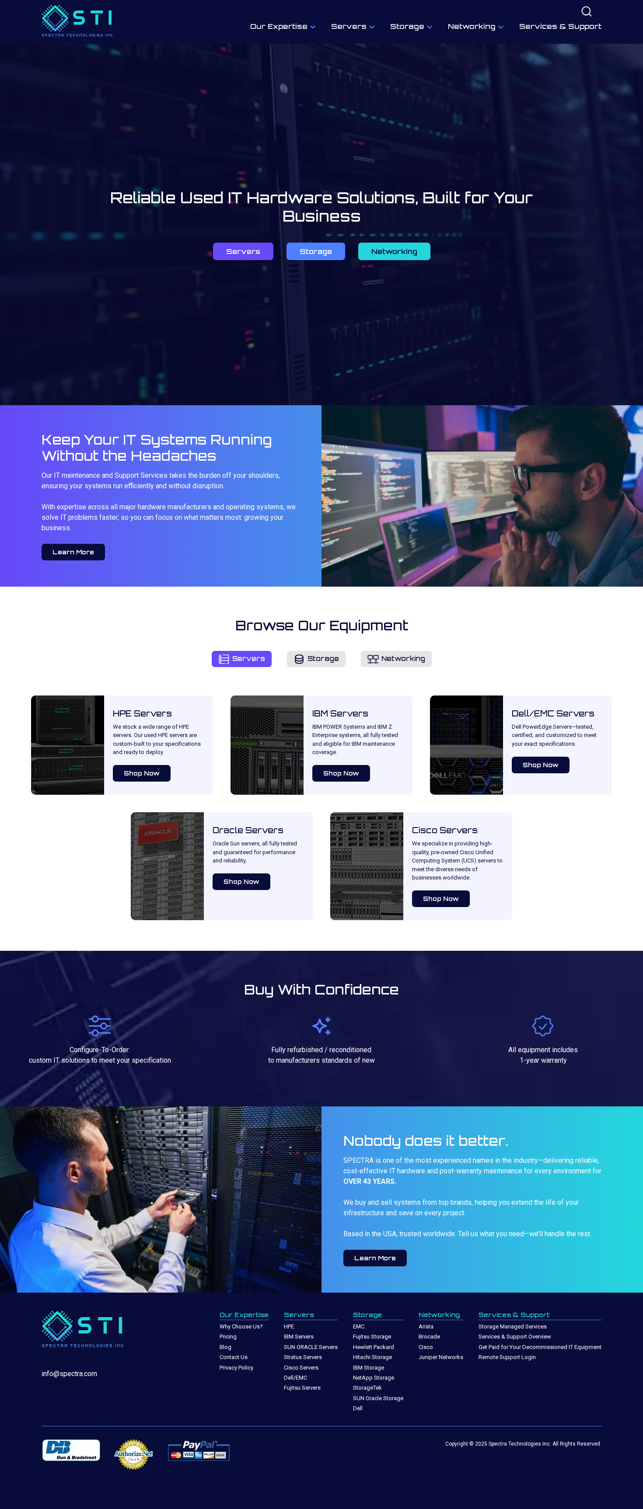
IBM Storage (368, 1367)
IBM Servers (299, 1336)
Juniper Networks (441, 1357)
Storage (407, 26)
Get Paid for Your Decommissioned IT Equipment (540, 1347)
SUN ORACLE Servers (311, 1347)
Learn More (73, 552)
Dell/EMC (295, 1377)
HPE (289, 1326)
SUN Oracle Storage (378, 1398)
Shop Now (142, 773)
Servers (349, 26)
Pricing (228, 1336)
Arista (426, 1326)
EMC (358, 1326)
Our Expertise (279, 26)
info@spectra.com (69, 1374)
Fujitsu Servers (302, 1387)
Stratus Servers (303, 1357)
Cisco (426, 1347)
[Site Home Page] (81, 22)
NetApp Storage (373, 1377)
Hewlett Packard (373, 1347)
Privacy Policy (236, 1367)
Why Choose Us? (241, 1326)
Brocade (429, 1336)
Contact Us (234, 1357)
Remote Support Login (507, 1357)
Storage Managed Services (513, 1326)
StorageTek (367, 1387)
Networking (472, 26)
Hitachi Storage (372, 1357)
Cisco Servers (301, 1367)
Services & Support (560, 26)
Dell (358, 1408)
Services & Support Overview (515, 1336)
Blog (225, 1347)
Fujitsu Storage (372, 1336)
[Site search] (586, 12)
